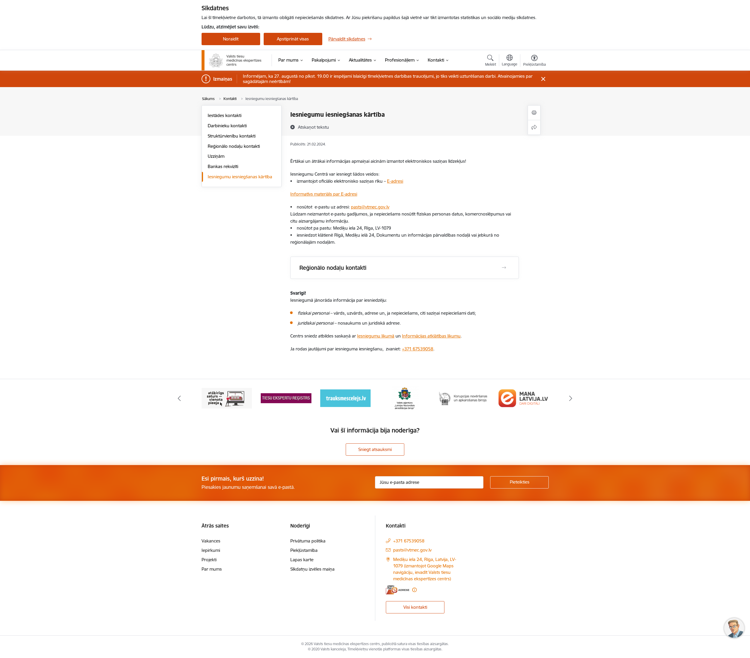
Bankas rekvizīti (223, 166)
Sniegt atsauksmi (375, 449)
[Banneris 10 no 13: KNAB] (464, 398)
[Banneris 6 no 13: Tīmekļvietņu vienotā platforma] (227, 398)
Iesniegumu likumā (375, 336)
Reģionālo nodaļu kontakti (234, 146)
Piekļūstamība (304, 550)
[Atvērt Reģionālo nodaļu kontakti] (504, 267)
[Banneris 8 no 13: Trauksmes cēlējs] (345, 398)
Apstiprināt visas (293, 39)
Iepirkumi (211, 550)
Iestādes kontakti (224, 115)
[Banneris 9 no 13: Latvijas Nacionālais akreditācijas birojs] (405, 398)
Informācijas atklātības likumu (431, 336)
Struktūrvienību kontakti (231, 136)
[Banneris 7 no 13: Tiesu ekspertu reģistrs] (286, 398)
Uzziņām (216, 156)
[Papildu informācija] (414, 590)
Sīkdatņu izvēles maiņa (312, 569)
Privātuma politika (307, 541)
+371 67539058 (417, 349)
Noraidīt (230, 39)
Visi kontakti (415, 607)
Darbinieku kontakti (227, 125)
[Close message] (543, 79)
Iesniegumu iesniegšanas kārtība (240, 176)
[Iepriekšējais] (179, 398)
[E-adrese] (397, 590)
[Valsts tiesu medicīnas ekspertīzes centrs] (235, 60)
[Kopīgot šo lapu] (534, 127)
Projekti (209, 559)
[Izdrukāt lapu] (534, 113)
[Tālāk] (571, 398)
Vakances (211, 541)
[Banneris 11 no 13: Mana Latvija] (523, 398)
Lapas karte (301, 559)
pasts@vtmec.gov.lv (412, 550)
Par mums (212, 569)
